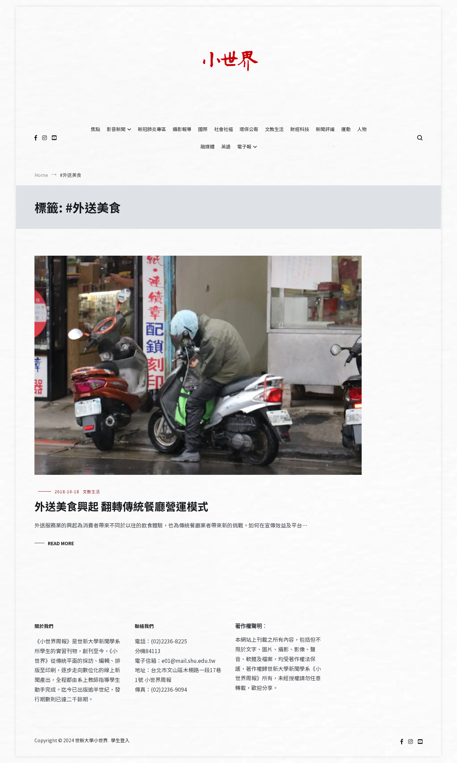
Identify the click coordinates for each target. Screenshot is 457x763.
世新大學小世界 (91, 740)
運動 (346, 129)
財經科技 (299, 129)
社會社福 (223, 129)
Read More (61, 543)
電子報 (244, 146)
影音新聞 (116, 129)
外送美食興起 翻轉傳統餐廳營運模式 (121, 506)
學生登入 (120, 740)
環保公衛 (249, 129)
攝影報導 (182, 129)
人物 (362, 129)
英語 (226, 146)
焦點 (95, 129)
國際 (202, 129)
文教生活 (274, 129)
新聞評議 (325, 129)
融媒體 (207, 146)
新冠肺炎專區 (152, 129)
